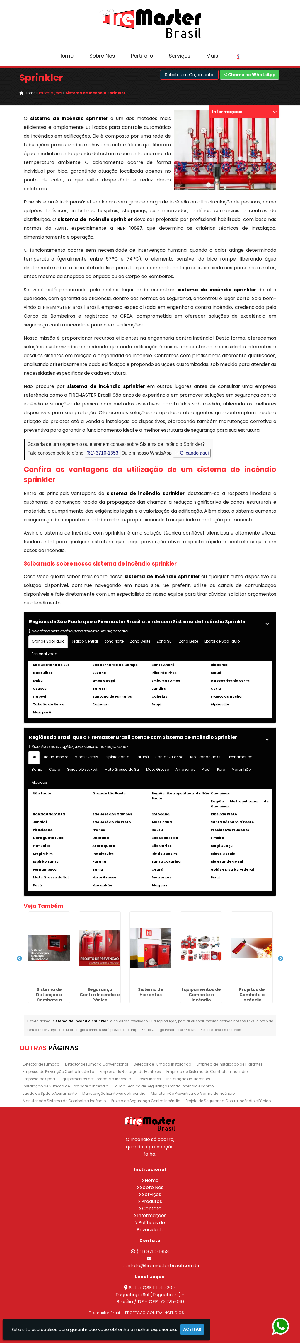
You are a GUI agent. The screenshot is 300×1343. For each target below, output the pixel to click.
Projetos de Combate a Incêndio (252, 994)
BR (34, 756)
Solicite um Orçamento (189, 75)
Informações (151, 1215)
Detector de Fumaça (41, 1064)
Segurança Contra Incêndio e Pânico (100, 994)
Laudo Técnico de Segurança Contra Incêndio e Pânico (164, 1086)
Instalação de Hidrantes (188, 1078)
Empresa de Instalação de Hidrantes (229, 1064)
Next (281, 959)
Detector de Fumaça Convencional (96, 1064)
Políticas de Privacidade (151, 1226)
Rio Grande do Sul (206, 756)
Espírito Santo (117, 756)
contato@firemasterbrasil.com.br (161, 1265)
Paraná (142, 756)
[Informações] (238, 56)
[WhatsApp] (280, 1326)
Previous (19, 959)
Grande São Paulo (48, 641)
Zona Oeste (140, 641)
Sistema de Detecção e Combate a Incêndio (49, 997)
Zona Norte (114, 641)
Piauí (206, 769)
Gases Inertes (149, 1078)
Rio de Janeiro (55, 756)
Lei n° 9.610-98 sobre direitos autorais (209, 1029)
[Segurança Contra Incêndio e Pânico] (99, 948)
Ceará (54, 769)
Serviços (179, 55)
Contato (151, 1208)
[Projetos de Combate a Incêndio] (251, 948)
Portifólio (142, 55)
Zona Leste (188, 641)
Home (66, 55)
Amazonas (185, 769)
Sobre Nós (102, 55)
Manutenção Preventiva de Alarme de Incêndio (193, 1093)
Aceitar (192, 1329)
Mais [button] (212, 55)
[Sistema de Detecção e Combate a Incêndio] (49, 948)
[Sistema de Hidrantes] (150, 948)
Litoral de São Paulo (222, 641)
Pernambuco (240, 756)
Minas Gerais (86, 756)
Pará (221, 769)
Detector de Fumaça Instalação (162, 1064)
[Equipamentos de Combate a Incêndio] (201, 948)
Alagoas (39, 782)
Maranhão (241, 769)
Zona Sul (165, 641)
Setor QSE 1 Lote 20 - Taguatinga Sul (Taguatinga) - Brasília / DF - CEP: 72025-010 (150, 1294)
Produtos (151, 1201)
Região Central (84, 641)
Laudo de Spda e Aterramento (50, 1093)
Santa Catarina (169, 756)
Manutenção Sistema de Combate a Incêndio (64, 1100)
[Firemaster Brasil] (150, 1124)
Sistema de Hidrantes (150, 992)
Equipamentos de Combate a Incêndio (201, 994)
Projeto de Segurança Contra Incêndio (145, 1100)
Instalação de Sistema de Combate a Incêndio (65, 1086)
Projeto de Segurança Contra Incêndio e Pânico (228, 1100)
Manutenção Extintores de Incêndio (113, 1093)
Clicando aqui (194, 452)
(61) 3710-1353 (102, 452)
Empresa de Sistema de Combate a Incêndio (207, 1071)
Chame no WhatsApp (251, 75)
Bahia (37, 769)
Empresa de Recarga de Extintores (130, 1071)
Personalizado (44, 653)
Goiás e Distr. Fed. (82, 769)
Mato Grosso (157, 769)
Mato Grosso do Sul (122, 769)
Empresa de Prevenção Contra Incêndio (58, 1071)
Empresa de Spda (39, 1078)
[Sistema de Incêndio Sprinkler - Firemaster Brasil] (150, 23)
